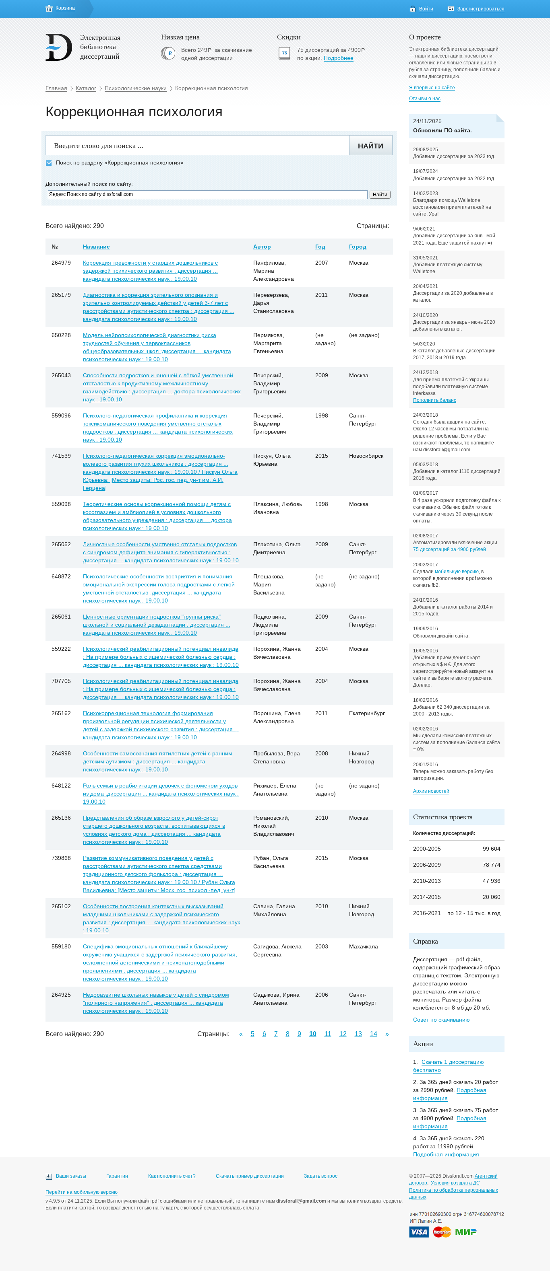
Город (357, 246)
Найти (370, 146)
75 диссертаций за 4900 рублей (449, 549)
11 (328, 1033)
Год (320, 246)
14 (373, 1033)
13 (358, 1033)
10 (312, 1033)
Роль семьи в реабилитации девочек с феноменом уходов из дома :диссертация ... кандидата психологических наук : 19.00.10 (161, 793)
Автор (262, 246)
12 (343, 1033)
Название (96, 246)
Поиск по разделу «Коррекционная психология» (120, 163)
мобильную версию (457, 571)
